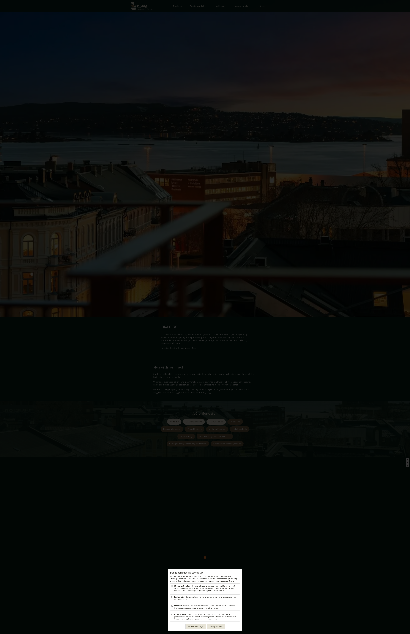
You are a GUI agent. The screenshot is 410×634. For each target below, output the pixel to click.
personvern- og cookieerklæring (222, 581)
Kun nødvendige (195, 626)
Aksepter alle (216, 626)
